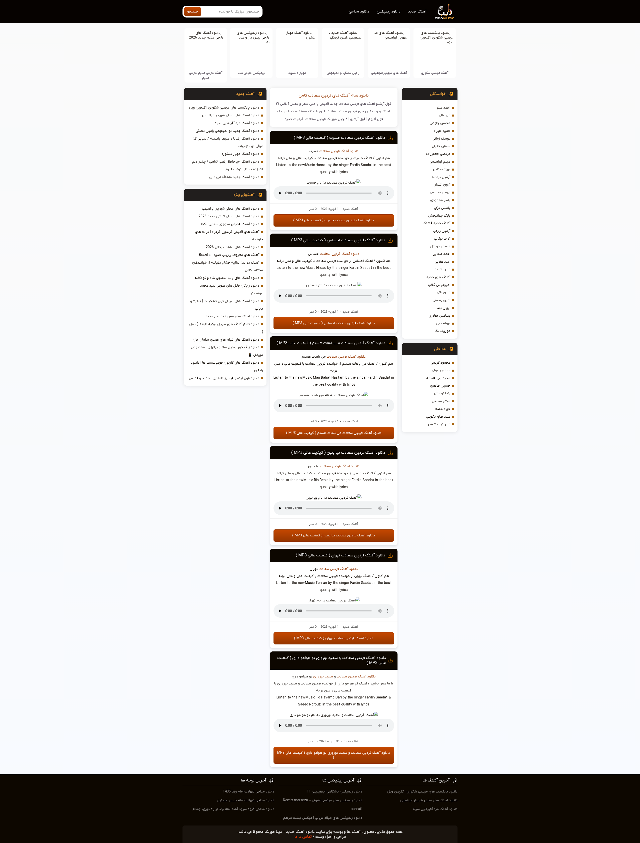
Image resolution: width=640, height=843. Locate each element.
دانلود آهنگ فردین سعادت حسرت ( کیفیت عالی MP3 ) (339, 137)
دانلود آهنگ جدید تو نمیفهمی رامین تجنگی (227, 131)
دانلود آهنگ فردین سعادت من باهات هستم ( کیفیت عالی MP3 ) (330, 343)
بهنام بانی (443, 323)
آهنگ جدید (417, 11)
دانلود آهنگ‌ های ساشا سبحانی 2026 (232, 247)
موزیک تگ (442, 331)
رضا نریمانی (442, 393)
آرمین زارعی (441, 231)
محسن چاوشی (440, 123)
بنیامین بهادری (439, 315)
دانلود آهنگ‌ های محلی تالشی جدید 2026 (228, 216)
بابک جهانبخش (439, 215)
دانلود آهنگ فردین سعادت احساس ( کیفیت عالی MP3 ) (338, 240)
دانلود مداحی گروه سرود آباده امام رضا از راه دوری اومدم (233, 809)
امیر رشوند (442, 269)
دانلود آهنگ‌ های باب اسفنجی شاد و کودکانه (227, 278)
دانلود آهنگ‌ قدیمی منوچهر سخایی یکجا (230, 224)
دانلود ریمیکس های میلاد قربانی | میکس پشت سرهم (322, 817)
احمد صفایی (441, 254)
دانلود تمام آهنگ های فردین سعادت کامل (334, 95)
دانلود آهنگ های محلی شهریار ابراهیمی (230, 115)
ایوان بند (443, 308)
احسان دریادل (440, 246)
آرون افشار (442, 184)
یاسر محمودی (440, 200)
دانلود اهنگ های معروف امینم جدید (232, 316)
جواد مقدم (442, 409)
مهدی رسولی (441, 370)
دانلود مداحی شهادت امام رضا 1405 (248, 791)
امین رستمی (441, 300)
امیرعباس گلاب (439, 285)
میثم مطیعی (441, 401)
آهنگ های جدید (438, 277)
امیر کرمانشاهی (439, 424)
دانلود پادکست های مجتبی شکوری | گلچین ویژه (223, 107)
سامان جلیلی (441, 146)
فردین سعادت (330, 151)
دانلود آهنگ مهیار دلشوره (240, 154)
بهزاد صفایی (441, 169)
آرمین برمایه (441, 177)
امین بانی (443, 292)
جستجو (192, 11)
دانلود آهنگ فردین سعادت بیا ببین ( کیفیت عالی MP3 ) (338, 452)
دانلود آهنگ (349, 151)
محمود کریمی (440, 362)
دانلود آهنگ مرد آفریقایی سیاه (237, 123)
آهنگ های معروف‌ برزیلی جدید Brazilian (229, 255)
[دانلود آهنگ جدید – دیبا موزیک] (445, 12)
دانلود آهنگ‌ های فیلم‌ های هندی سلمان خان (226, 339)
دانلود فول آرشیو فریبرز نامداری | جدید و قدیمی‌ (224, 378)
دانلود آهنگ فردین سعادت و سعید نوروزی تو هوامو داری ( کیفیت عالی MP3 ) (333, 755)
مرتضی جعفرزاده (438, 154)
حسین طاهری (440, 385)
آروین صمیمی (440, 192)
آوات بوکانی (442, 238)
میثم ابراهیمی (440, 161)
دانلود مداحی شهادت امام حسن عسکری (245, 800)
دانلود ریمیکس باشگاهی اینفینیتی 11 (334, 791)
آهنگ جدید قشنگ (436, 223)
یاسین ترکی (442, 208)
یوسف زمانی (441, 138)
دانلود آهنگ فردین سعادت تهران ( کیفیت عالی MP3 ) (340, 555)
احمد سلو (443, 107)
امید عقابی (442, 261)
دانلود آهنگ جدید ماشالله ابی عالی (234, 177)
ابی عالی (444, 115)
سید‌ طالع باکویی (438, 416)
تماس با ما (303, 836)
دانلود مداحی (359, 11)
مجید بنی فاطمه (438, 378)
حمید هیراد (442, 131)
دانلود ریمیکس (388, 11)
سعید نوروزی (323, 676)
